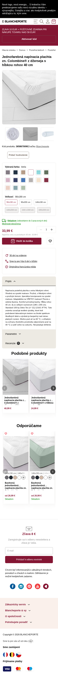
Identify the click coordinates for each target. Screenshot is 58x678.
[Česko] (19, 654)
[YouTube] (37, 586)
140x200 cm (11, 210)
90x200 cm (25, 202)
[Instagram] (21, 586)
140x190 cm (40, 202)
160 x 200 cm (28, 210)
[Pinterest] (29, 586)
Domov (22, 50)
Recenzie (12, 343)
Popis (8, 281)
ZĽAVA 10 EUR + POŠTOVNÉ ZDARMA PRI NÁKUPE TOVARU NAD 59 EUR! (24, 31)
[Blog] (45, 586)
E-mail (10, 550)
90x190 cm (11, 202)
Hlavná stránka (8, 50)
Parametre (11, 333)
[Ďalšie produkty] (53, 388)
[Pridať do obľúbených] (50, 241)
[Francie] (6, 654)
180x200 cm (44, 210)
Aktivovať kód (29, 39)
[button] (5, 471)
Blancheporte (42, 146)
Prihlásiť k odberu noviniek (29, 559)
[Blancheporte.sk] (14, 21)
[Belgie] (12, 654)
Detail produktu (25, 500)
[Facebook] (12, 586)
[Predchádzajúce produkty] (4, 388)
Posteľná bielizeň (36, 50)
